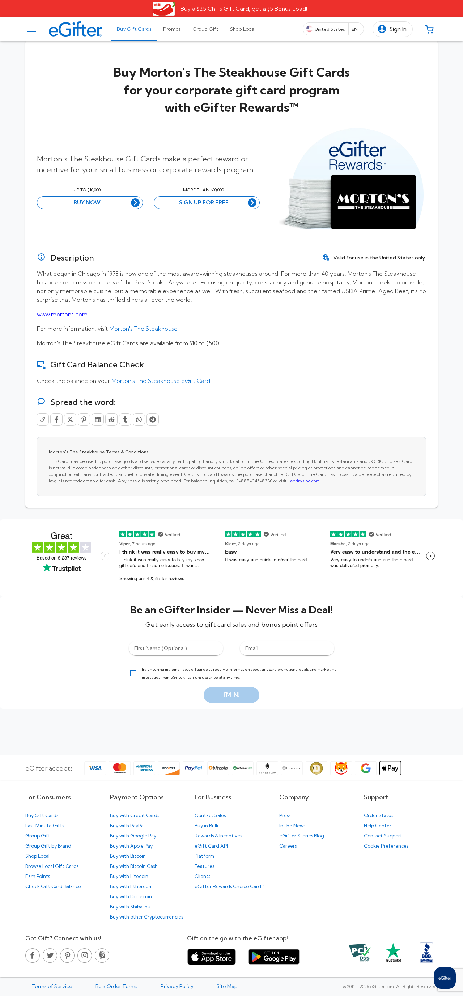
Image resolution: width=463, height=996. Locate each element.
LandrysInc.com (304, 481)
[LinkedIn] (97, 419)
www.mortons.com (62, 314)
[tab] (134, 29)
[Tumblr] (125, 419)
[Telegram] (152, 419)
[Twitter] (70, 419)
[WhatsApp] (139, 419)
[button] (393, 29)
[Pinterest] (84, 419)
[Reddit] (111, 419)
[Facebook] (56, 419)
